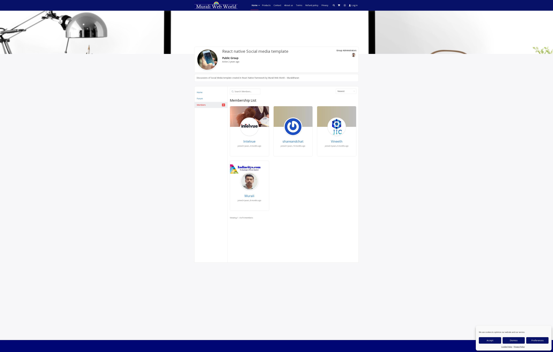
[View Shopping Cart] (339, 5)
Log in (355, 5)
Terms (299, 5)
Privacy (324, 5)
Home (254, 5)
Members (210, 104)
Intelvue (249, 141)
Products (266, 5)
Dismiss (514, 340)
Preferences (537, 340)
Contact (277, 5)
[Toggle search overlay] (334, 5)
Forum (200, 98)
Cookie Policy (506, 347)
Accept (490, 340)
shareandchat (293, 141)
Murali (249, 196)
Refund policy (311, 5)
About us (288, 5)
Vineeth (336, 141)
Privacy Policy (519, 347)
